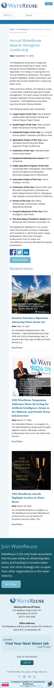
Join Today (11, 584)
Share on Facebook (13, 252)
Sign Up (27, 662)
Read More (17, 347)
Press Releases (22, 29)
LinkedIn (29, 676)
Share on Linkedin (26, 252)
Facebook (19, 676)
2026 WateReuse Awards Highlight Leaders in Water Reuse (28, 497)
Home (12, 29)
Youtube (34, 676)
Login (49, 4)
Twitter (24, 677)
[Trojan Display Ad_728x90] (27, 686)
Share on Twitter (19, 252)
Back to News (20, 260)
